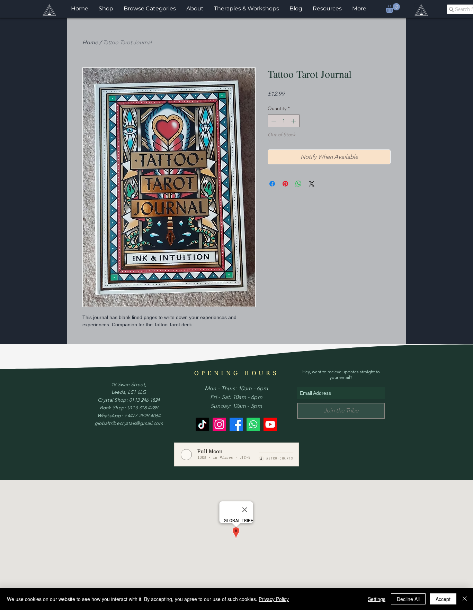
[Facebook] (236, 424)
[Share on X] (311, 184)
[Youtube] (270, 424)
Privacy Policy (274, 598)
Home (90, 42)
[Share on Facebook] (272, 184)
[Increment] (294, 121)
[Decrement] (273, 121)
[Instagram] (219, 424)
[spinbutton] (283, 121)
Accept (443, 598)
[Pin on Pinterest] (285, 184)
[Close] (465, 598)
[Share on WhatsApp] (298, 184)
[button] (392, 8)
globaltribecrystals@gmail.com (129, 423)
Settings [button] (376, 598)
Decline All (408, 598)
